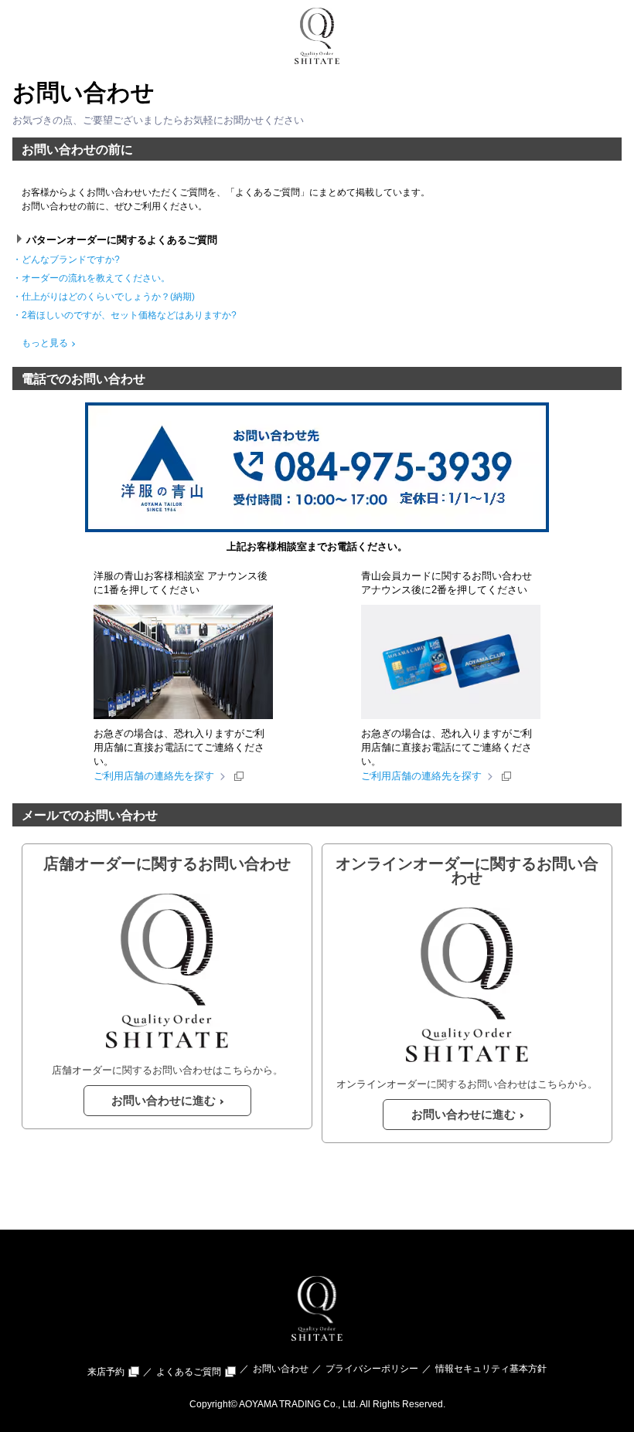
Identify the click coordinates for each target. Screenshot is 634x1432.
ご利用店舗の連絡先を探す (154, 776)
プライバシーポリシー (372, 1368)
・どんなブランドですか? (71, 259)
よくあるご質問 (188, 1371)
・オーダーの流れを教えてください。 (96, 278)
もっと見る (46, 343)
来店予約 (105, 1371)
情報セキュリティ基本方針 (491, 1368)
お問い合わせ (280, 1368)
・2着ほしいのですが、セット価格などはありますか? (129, 315)
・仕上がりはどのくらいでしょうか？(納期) (108, 296)
